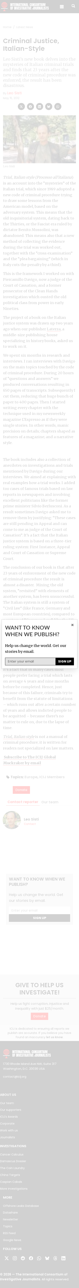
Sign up (64, 661)
